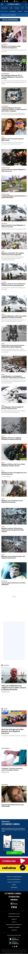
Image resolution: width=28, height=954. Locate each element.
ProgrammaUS (4, 7)
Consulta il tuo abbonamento (14, 876)
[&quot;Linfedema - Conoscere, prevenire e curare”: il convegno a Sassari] (14, 758)
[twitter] (2, 1)
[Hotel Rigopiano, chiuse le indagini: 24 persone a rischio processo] (14, 394)
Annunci (14, 884)
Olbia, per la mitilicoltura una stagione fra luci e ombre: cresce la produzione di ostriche (13, 687)
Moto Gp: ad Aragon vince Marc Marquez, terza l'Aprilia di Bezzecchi (12, 731)
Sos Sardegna (12, 11)
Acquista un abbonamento (14, 879)
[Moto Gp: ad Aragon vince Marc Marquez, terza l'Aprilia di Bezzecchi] (14, 718)
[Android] (14, 943)
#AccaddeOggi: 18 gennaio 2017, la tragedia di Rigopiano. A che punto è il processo (12, 77)
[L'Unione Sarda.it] (14, 4)
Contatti (14, 921)
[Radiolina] (14, 867)
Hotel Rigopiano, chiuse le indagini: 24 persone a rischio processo (12, 407)
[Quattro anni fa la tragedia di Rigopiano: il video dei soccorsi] (14, 157)
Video (11, 7)
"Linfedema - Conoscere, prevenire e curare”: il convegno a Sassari (11, 769)
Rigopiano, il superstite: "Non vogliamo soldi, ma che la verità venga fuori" (12, 253)
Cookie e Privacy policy (14, 913)
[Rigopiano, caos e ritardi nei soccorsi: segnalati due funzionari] (14, 488)
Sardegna (17, 7)
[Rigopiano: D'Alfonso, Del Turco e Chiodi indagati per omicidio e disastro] (14, 452)
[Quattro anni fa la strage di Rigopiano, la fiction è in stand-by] (14, 213)
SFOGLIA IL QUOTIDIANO (8, 15)
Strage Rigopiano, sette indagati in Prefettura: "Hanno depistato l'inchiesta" (13, 376)
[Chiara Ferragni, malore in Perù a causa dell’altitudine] (14, 794)
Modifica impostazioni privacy (14, 924)
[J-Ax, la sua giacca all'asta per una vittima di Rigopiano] (14, 570)
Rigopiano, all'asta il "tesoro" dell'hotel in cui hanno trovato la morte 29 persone (13, 284)
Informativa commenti (14, 927)
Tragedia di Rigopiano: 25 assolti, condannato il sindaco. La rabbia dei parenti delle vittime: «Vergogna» (13, 109)
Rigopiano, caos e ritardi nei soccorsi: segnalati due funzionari (12, 501)
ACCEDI (25, 1)
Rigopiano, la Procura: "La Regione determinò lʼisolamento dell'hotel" (11, 438)
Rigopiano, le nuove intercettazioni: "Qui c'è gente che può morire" (13, 557)
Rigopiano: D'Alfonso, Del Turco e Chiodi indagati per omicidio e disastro (13, 465)
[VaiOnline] (14, 904)
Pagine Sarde (14, 887)
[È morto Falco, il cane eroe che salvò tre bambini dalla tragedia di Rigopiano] (14, 333)
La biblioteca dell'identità (14, 882)
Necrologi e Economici (14, 916)
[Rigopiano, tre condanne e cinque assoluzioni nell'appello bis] (14, 34)
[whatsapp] (7, 1)
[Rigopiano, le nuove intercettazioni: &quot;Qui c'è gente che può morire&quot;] (14, 544)
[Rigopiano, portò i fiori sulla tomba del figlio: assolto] (14, 126)
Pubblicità (14, 919)
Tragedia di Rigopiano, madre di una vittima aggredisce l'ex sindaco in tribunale (13, 316)
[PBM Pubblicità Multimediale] (14, 907)
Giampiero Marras (5, 772)
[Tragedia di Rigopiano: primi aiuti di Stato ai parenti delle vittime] (14, 183)
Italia (22, 7)
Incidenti (20, 11)
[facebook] (4, 1)
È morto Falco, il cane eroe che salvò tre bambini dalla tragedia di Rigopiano (12, 346)
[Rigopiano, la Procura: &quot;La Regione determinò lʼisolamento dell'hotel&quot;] (14, 425)
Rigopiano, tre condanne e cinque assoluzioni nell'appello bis (11, 46)
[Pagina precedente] (15, 597)
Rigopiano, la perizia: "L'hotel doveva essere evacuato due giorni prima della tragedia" (12, 530)
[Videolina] (14, 861)
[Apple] (14, 939)
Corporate (14, 930)
